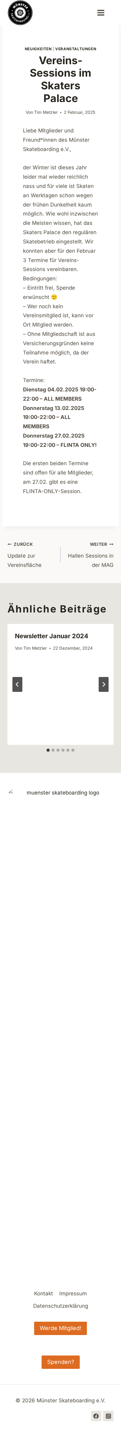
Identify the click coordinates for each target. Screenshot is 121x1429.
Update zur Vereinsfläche (24, 555)
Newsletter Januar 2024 (51, 636)
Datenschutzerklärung (60, 1306)
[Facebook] (96, 1416)
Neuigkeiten (38, 49)
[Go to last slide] (17, 684)
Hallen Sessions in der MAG (91, 555)
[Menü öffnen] (104, 12)
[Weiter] (104, 684)
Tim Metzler (46, 112)
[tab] (48, 750)
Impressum (73, 1293)
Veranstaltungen (75, 49)
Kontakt (43, 1293)
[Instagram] (108, 1416)
